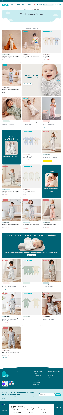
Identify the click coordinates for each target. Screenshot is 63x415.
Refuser (44, 412)
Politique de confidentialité (40, 409)
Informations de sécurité (36, 375)
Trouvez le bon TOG (28, 83)
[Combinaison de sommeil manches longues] (11, 41)
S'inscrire (58, 394)
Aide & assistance (50, 0)
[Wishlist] (57, 4)
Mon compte (21, 374)
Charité (49, 377)
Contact (19, 371)
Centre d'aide (34, 373)
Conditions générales (43, 396)
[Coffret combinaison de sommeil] (31, 176)
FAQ (33, 377)
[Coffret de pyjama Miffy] (51, 41)
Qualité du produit (51, 375)
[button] (12, 4)
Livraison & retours (58, 0)
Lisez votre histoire (31, 255)
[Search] (52, 4)
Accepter (31, 412)
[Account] (55, 4)
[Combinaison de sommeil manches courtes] (11, 270)
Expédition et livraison (36, 382)
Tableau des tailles (35, 384)
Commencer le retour (36, 380)
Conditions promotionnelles (7, 410)
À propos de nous (51, 373)
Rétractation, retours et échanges (37, 379)
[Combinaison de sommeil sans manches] (31, 108)
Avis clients (49, 379)
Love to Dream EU (6, 408)
